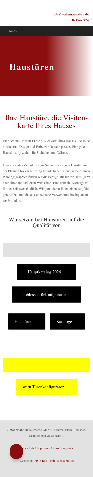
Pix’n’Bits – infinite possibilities (54, 461)
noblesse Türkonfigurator (44, 294)
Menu (13, 30)
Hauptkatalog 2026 (44, 272)
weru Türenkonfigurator (43, 387)
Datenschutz (26, 448)
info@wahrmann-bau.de (71, 14)
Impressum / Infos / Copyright (55, 448)
